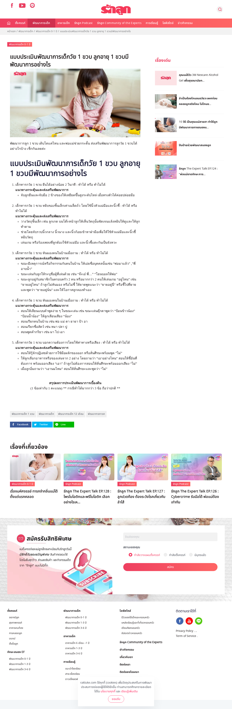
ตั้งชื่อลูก (13, 644)
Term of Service (186, 636)
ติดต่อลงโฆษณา (129, 672)
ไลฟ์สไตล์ (168, 23)
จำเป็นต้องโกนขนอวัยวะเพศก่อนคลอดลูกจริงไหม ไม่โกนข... (198, 101)
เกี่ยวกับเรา (126, 657)
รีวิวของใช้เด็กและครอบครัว (135, 617)
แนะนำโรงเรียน (72, 669)
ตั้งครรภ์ (20, 23)
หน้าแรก (11, 31)
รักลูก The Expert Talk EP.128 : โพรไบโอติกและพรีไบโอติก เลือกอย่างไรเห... (87, 497)
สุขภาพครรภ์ (15, 623)
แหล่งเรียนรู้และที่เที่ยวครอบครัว (137, 623)
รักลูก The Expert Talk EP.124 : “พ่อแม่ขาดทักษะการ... (198, 171)
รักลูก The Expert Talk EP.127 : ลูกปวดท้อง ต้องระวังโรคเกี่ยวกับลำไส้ (141, 497)
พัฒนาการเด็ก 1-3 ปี (19, 664)
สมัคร (170, 567)
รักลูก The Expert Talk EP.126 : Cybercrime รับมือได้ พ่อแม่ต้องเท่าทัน (195, 497)
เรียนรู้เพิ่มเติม (129, 691)
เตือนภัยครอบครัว (130, 628)
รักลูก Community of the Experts (119, 23)
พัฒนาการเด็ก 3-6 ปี (19, 669)
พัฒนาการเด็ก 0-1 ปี (46, 31)
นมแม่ (12, 638)
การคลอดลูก (15, 633)
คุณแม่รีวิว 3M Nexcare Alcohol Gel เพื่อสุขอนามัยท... (198, 77)
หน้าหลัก (9, 23)
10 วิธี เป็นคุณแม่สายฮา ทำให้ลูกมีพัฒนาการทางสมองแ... (198, 124)
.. (196, 631)
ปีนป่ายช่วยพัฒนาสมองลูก (195, 145)
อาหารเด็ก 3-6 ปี (73, 653)
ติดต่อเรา (125, 664)
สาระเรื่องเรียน (72, 674)
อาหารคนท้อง (16, 628)
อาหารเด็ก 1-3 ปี (73, 648)
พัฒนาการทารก (96, 414)
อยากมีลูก (14, 617)
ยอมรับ (116, 699)
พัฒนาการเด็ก (41, 23)
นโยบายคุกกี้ (108, 691)
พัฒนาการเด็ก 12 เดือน (71, 414)
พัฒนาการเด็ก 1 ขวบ (23, 414)
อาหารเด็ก (63, 23)
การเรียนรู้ (152, 23)
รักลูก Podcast (83, 23)
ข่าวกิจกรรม (185, 23)
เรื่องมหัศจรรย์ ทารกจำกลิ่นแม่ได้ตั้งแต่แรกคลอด (34, 494)
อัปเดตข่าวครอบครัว (131, 633)
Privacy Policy (184, 631)
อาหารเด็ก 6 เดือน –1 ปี (77, 643)
